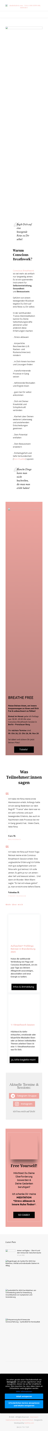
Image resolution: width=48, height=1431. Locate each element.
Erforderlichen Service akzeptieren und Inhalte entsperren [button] (24, 1404)
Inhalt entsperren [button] (24, 1396)
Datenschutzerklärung (13, 1420)
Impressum (34, 1417)
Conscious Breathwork (23, 270)
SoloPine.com (29, 1423)
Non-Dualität (20, 459)
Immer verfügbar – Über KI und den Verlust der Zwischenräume (29, 1251)
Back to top (23, 1427)
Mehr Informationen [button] (24, 1391)
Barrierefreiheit (27, 1420)
